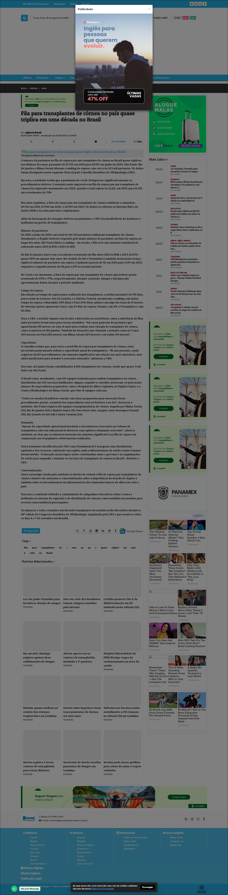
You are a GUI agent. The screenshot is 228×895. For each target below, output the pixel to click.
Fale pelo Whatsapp (30, 889)
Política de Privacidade (102, 888)
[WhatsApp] (14, 889)
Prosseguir (147, 887)
